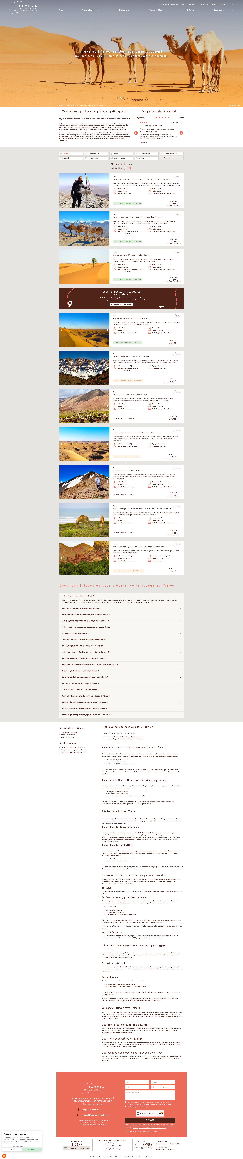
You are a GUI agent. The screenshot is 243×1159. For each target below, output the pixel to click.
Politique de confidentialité (144, 1156)
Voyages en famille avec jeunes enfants (73, 747)
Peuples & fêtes (155, 10)
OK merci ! (31, 1149)
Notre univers (190, 4)
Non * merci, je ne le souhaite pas (138, 1107)
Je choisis (12, 1149)
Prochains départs (162, 4)
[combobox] (71, 153)
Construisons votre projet (121, 304)
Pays (61, 10)
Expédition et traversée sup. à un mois (73, 752)
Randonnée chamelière (68, 735)
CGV (115, 1156)
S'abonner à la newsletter (78, 1148)
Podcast (99, 1156)
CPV (120, 1156)
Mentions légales (128, 1156)
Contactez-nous (212, 4)
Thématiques (174, 4)
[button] (4, 1156)
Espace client (201, 4)
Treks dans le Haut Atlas (69, 732)
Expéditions (124, 10)
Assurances (108, 1156)
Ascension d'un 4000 (67, 737)
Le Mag (182, 4)
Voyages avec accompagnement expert (74, 750)
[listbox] (121, 153)
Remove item (80, 154)
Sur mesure (219, 10)
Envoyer (150, 1120)
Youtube (92, 1156)
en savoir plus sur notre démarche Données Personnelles (149, 1128)
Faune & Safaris (188, 10)
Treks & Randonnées (90, 10)
